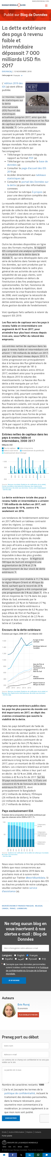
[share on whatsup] (38, 1155)
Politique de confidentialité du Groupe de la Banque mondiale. (27, 970)
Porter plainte (7, 1136)
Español (9, 958)
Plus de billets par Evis (28, 1015)
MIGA (20, 1147)
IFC (14, 1147)
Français (16, 75)
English (20, 955)
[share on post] (21, 1155)
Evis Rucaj (7, 71)
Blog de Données (33, 15)
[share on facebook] (12, 1155)
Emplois (29, 1132)
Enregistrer (11, 1118)
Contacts (38, 1132)
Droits (4, 1132)
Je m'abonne (13, 980)
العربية (21, 958)
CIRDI (26, 1147)
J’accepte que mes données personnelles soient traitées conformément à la (27, 969)
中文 (44, 958)
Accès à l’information (16, 1132)
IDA (9, 1147)
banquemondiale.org (40, 1)
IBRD (4, 1147)
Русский (33, 958)
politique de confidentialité (19, 1093)
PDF (31, 158)
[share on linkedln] (30, 1155)
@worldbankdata (35, 877)
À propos (37, 192)
